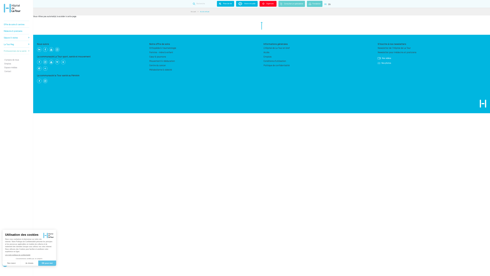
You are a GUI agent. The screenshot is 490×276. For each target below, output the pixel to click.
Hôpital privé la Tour (12, 8)
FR (325, 4)
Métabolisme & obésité (160, 69)
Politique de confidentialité (277, 65)
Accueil (193, 12)
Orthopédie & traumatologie (162, 48)
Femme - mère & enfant (161, 52)
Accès (266, 52)
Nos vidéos (386, 58)
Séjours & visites (11, 38)
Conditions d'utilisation (275, 61)
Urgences (270, 4)
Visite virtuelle (249, 4)
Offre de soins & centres (14, 24)
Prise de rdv (227, 4)
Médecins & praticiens (13, 31)
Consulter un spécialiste (293, 4)
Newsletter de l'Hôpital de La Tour (394, 48)
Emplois (7, 64)
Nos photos (386, 63)
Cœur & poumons (157, 56)
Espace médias (10, 67)
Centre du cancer (157, 65)
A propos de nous (11, 60)
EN (329, 4)
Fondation (317, 4)
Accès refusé (204, 12)
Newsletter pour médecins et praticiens (397, 52)
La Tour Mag (9, 44)
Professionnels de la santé (15, 51)
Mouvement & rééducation (162, 61)
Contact (7, 71)
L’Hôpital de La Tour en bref (277, 48)
